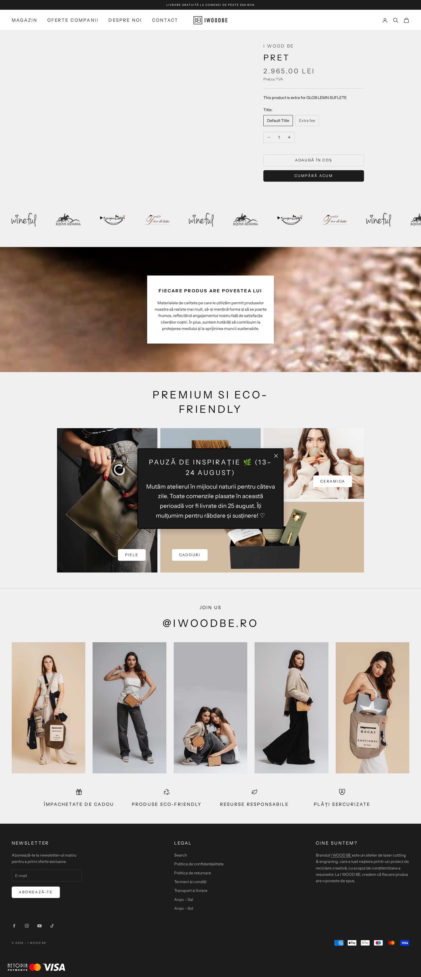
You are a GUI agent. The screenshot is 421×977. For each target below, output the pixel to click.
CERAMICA (332, 481)
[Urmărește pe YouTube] (39, 925)
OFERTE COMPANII (73, 20)
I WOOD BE (278, 46)
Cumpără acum (313, 175)
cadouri (190, 555)
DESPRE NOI (125, 20)
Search (180, 855)
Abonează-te (36, 892)
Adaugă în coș (313, 160)
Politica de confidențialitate (199, 863)
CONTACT (165, 20)
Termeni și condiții (190, 881)
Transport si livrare (190, 890)
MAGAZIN (25, 20)
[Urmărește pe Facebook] (14, 925)
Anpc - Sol (183, 908)
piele (132, 555)
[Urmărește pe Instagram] (26, 925)
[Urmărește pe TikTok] (52, 925)
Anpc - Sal (183, 899)
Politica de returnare (192, 872)
